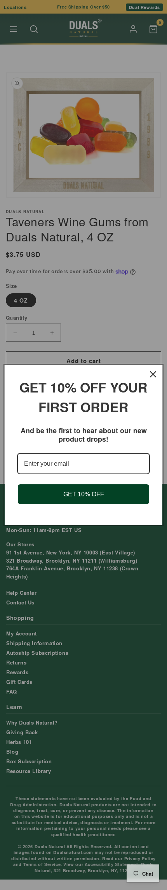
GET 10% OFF (83, 494)
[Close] (153, 374)
